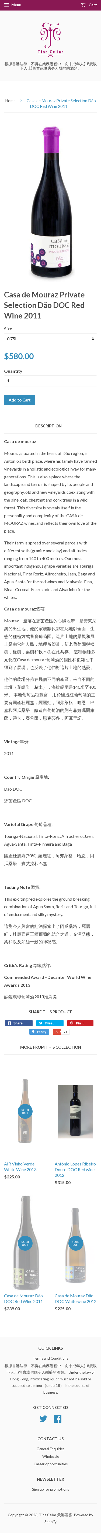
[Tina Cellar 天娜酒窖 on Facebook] (58, 1420)
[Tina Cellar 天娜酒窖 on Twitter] (43, 1420)
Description (48, 425)
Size (8, 328)
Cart (92, 4)
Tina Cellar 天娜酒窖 (55, 1515)
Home (10, 100)
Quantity (13, 370)
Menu (16, 4)
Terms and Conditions (50, 1358)
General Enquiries (50, 1449)
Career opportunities (51, 1464)
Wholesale (50, 1456)
